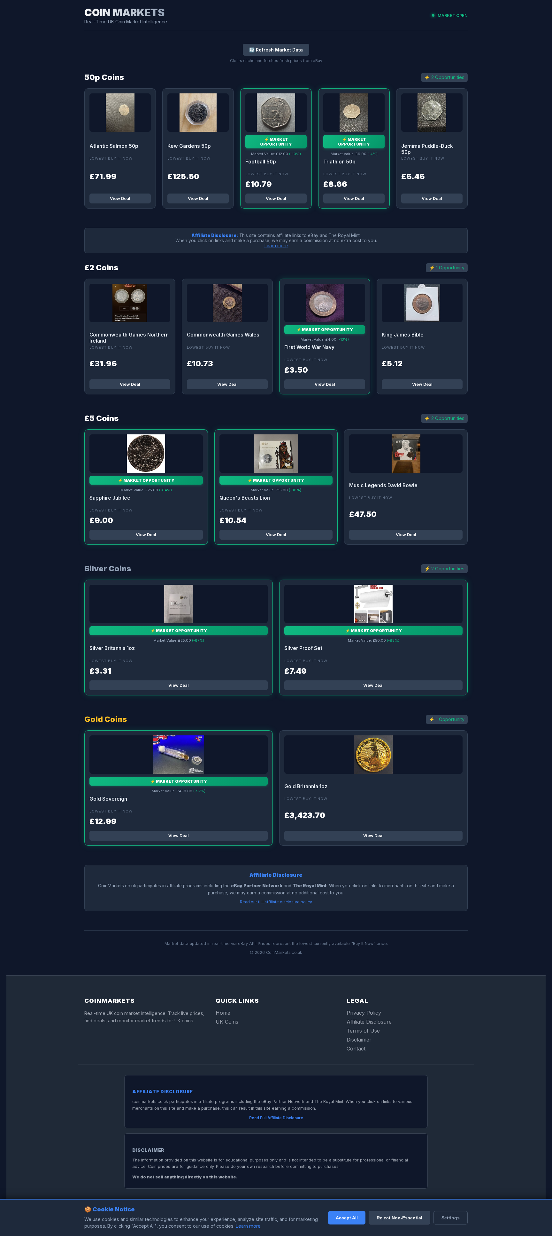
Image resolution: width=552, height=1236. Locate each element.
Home (223, 1013)
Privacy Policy (364, 1013)
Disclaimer (359, 1039)
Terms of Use (363, 1030)
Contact (356, 1048)
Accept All (347, 1217)
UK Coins (227, 1021)
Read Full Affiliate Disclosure (276, 1117)
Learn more (276, 245)
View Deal (120, 198)
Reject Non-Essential (399, 1217)
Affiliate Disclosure (369, 1021)
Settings (450, 1217)
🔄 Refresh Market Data (276, 49)
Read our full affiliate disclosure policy (276, 901)
